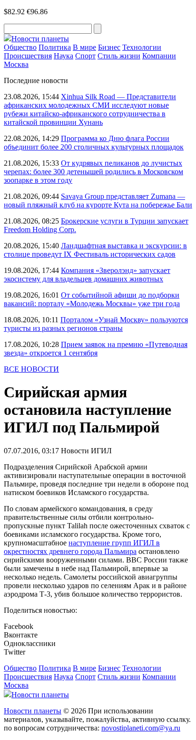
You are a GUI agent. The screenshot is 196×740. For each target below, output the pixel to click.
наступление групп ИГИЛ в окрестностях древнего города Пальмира (82, 547)
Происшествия (28, 56)
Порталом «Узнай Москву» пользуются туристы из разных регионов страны (96, 324)
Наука (63, 56)
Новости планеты (32, 711)
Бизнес (109, 47)
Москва (16, 64)
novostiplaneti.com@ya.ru (140, 728)
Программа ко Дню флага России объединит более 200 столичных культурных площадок (94, 142)
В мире (84, 47)
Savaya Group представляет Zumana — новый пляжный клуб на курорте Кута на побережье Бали (98, 200)
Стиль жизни (119, 56)
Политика (55, 47)
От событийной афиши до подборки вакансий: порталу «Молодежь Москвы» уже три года (92, 299)
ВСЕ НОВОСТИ (31, 369)
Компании (159, 56)
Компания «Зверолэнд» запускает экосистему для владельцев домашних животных (87, 274)
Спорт (85, 56)
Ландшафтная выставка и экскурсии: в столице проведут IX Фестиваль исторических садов (95, 250)
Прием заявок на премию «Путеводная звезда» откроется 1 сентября (95, 348)
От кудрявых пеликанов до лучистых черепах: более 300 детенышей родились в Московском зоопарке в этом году (93, 171)
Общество (20, 47)
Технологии (141, 47)
